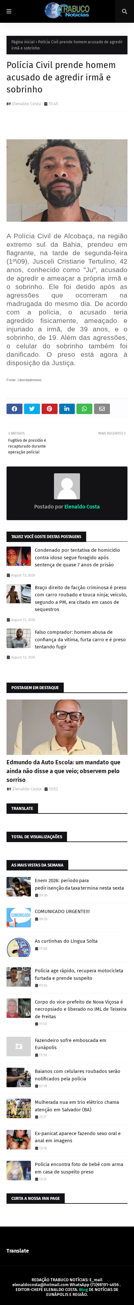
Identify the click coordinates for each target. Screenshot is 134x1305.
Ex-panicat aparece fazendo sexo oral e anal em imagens (78, 1137)
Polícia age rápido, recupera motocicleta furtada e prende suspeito (79, 974)
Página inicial (23, 42)
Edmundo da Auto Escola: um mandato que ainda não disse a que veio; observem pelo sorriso (63, 771)
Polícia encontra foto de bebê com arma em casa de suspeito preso (79, 1168)
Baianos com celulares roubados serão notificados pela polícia (77, 1075)
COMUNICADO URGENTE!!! (62, 911)
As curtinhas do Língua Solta (66, 941)
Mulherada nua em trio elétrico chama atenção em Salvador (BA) (77, 1106)
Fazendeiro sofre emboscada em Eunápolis (70, 1044)
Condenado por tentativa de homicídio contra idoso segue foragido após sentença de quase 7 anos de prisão (77, 557)
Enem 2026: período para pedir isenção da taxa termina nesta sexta (79, 884)
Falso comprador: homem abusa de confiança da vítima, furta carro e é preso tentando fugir (80, 639)
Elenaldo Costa (26, 103)
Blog (83, 1289)
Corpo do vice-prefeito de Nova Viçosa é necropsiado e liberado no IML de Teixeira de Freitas (81, 1009)
